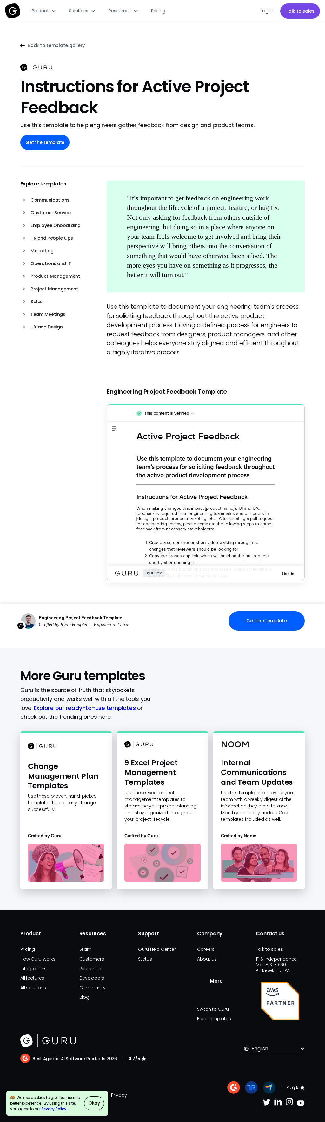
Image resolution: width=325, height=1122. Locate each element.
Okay (94, 1103)
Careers (206, 949)
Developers (91, 978)
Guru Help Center (157, 949)
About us (207, 959)
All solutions (33, 987)
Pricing (158, 11)
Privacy (119, 1095)
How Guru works (38, 959)
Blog (84, 997)
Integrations (33, 968)
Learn (85, 949)
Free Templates (214, 1018)
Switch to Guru (213, 1009)
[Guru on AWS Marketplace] (280, 1001)
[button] (44, 11)
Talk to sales (300, 11)
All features (32, 978)
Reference (90, 968)
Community (92, 987)
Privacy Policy (54, 1109)
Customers (91, 959)
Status (145, 959)
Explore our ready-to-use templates (85, 708)
